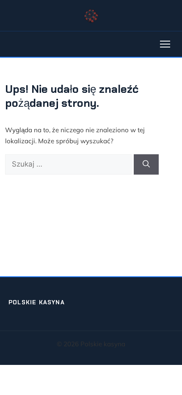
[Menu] (165, 44)
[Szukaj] (146, 164)
